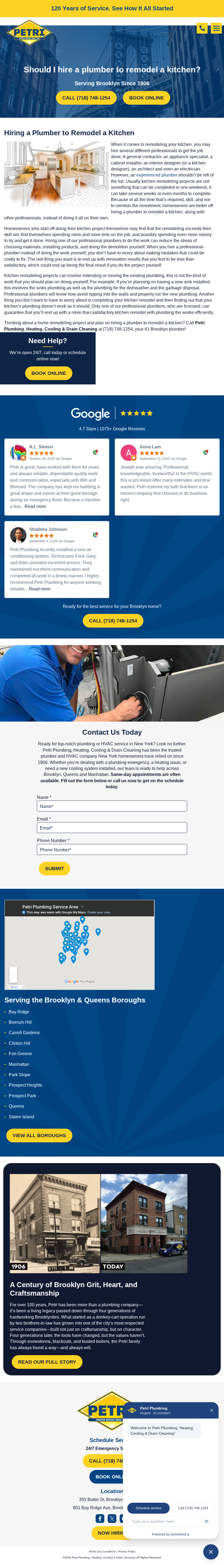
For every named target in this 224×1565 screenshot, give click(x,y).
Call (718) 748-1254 (86, 98)
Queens (16, 1106)
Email (44, 819)
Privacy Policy (126, 1551)
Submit (54, 868)
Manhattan (19, 1064)
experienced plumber (156, 175)
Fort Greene (20, 1053)
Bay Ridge (19, 1012)
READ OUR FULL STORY (47, 1362)
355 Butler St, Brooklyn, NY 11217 (112, 1499)
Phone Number (53, 840)
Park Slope (19, 1074)
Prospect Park (22, 1095)
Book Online (146, 98)
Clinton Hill (19, 1043)
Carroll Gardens (24, 1032)
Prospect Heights (25, 1085)
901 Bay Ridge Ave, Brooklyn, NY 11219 (112, 1507)
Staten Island (21, 1116)
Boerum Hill (20, 1022)
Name (44, 797)
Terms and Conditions (102, 1551)
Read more (35, 506)
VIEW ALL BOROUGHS (39, 1135)
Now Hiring (113, 1533)
